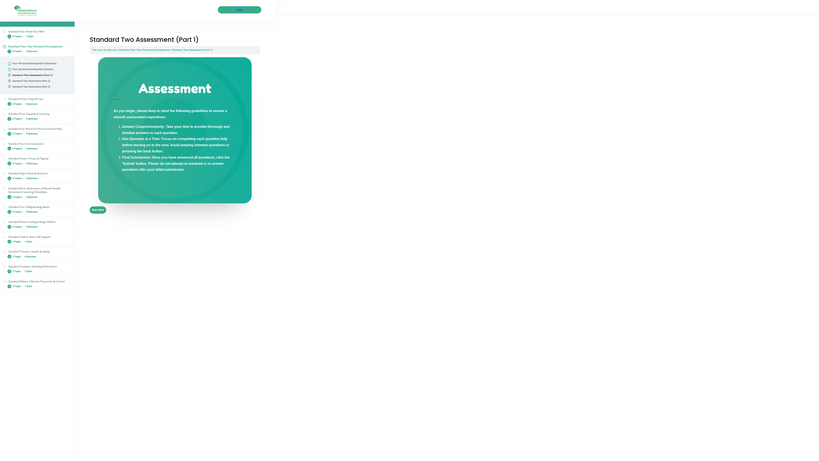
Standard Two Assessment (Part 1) (192, 49)
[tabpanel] (175, 130)
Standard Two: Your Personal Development (144, 49)
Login (239, 9)
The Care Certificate (104, 49)
